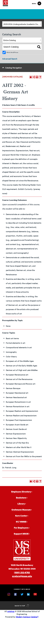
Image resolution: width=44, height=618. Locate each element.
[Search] (39, 47)
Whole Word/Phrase (12, 52)
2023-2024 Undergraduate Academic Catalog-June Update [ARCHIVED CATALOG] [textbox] (22, 24)
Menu (34, 3)
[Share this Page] (34, 77)
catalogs (11, 611)
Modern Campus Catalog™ (27, 616)
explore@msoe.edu (22, 576)
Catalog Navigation (13, 67)
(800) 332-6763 (22, 572)
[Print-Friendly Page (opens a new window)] (37, 77)
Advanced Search (9, 58)
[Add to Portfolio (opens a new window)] (30, 77)
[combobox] (22, 24)
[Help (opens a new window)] (40, 77)
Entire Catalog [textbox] (9, 40)
